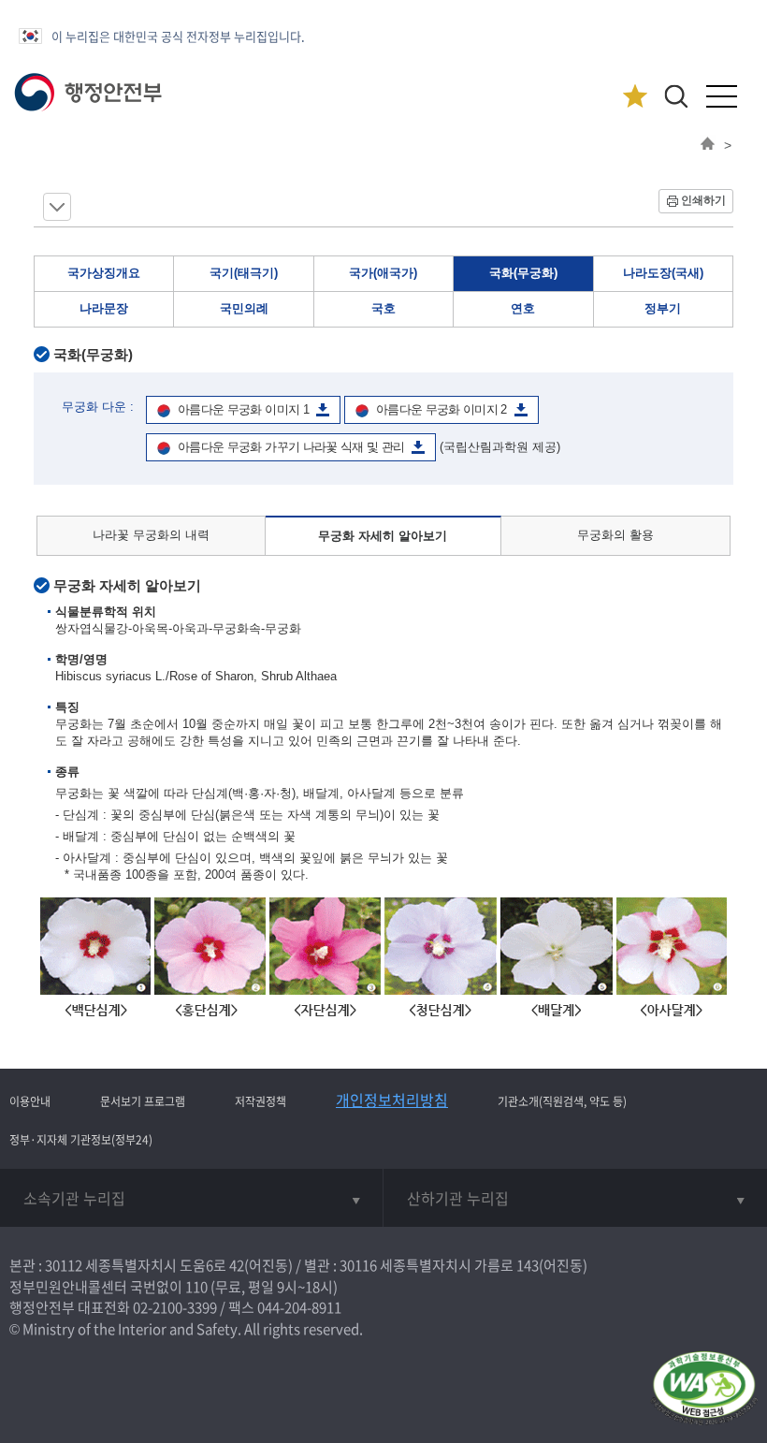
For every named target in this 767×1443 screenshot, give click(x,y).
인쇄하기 (703, 200)
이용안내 (30, 1101)
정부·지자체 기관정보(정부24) (80, 1139)
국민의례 (244, 308)
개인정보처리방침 (392, 1099)
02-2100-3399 (175, 1307)
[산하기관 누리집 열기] (575, 1198)
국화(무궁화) (523, 273)
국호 (383, 308)
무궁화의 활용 (615, 535)
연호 (523, 308)
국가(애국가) (383, 273)
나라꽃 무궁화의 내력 (151, 535)
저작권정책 (260, 1101)
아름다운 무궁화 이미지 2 (441, 409)
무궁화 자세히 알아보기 (382, 536)
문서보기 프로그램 (142, 1101)
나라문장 (104, 308)
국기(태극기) (244, 273)
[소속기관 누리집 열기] (191, 1198)
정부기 (662, 308)
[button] (675, 96)
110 (196, 1286)
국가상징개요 (103, 273)
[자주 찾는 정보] (634, 97)
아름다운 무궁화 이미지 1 (243, 409)
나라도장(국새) (663, 273)
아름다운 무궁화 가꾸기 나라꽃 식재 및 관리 (291, 447)
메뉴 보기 (57, 207)
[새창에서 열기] (704, 1389)
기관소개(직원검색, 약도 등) (562, 1101)
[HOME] (708, 145)
